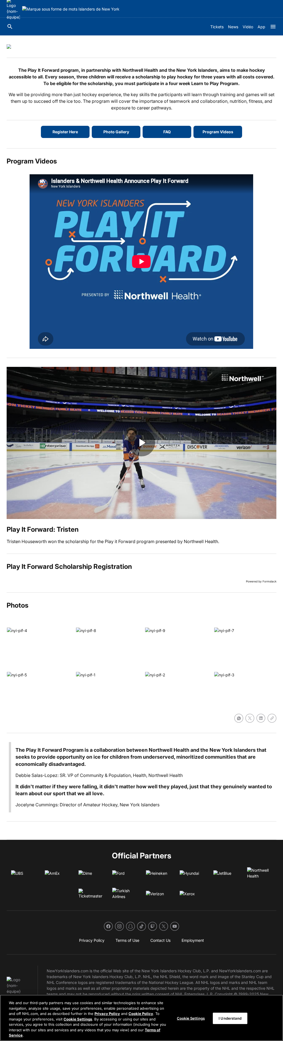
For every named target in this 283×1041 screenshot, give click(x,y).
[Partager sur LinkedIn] (260, 718)
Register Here (65, 131)
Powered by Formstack (261, 581)
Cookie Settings (78, 1019)
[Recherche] (10, 26)
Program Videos (218, 131)
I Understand (230, 1018)
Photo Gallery (116, 131)
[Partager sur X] (249, 718)
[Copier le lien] (272, 718)
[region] (141, 1018)
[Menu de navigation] (273, 26)
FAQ (167, 131)
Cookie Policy (141, 1013)
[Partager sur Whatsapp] (238, 718)
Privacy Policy (107, 1013)
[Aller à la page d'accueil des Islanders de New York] (70, 9)
